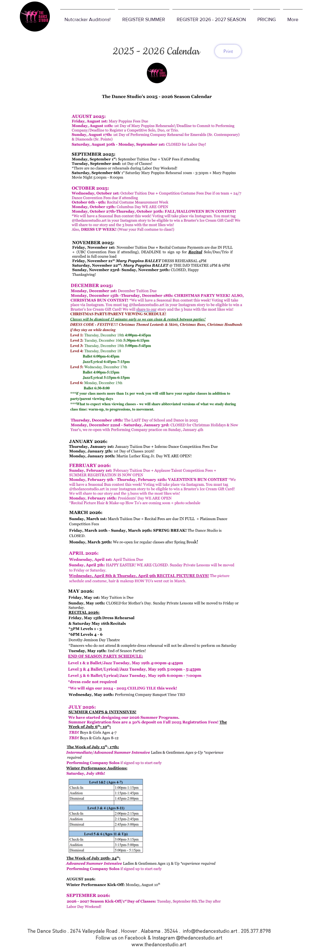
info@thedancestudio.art (210, 931)
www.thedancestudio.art (158, 945)
